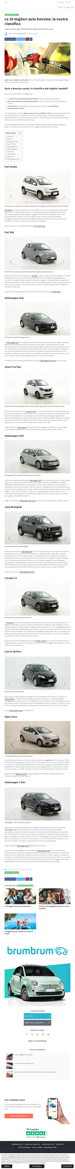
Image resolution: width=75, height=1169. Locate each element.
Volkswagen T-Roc (13, 159)
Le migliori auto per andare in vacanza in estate (19, 932)
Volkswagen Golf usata (27, 501)
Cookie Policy (13, 1156)
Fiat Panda (10, 136)
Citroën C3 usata (40, 641)
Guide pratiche (48, 1144)
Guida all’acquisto (32, 1144)
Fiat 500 (9, 139)
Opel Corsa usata (21, 774)
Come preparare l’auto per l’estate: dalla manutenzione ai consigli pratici (35, 1072)
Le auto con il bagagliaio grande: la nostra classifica (54, 907)
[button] (19, 133)
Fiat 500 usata (56, 292)
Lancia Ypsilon (11, 154)
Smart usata (22, 427)
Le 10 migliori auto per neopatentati (18, 906)
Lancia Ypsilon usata (16, 710)
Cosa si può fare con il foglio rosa (23, 1063)
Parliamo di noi (50, 1147)
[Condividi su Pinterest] (27, 39)
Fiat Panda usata (39, 226)
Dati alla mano (24, 1147)
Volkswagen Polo (12, 141)
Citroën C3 (10, 152)
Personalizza (37, 1166)
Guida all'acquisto (11, 15)
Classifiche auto (26, 869)
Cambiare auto (17, 1144)
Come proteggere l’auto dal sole (23, 1054)
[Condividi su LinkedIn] (30, 39)
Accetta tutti (67, 1166)
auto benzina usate (43, 850)
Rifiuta (7, 1166)
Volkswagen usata (23, 846)
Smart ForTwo (11, 144)
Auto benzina (12, 869)
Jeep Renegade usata (26, 572)
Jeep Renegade (12, 149)
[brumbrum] (6, 2)
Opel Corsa (10, 157)
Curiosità (60, 1144)
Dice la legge (37, 1147)
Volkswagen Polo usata (48, 360)
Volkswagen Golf (12, 146)
